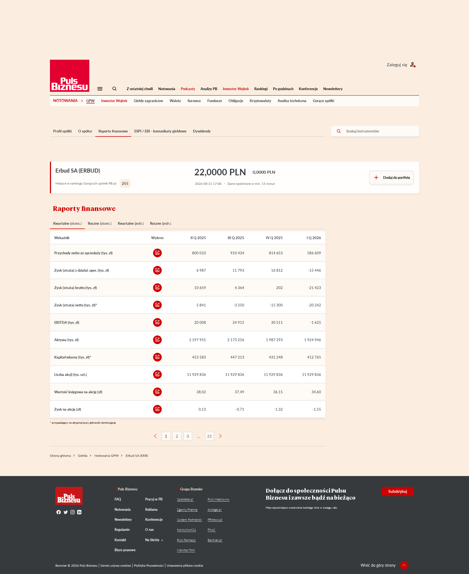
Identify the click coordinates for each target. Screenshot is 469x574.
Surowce (194, 101)
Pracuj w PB (154, 499)
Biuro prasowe (125, 550)
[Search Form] (114, 88)
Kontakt (120, 540)
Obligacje (236, 101)
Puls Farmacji (186, 540)
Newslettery (333, 89)
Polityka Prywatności (149, 565)
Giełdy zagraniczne (148, 101)
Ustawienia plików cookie (185, 565)
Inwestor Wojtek (236, 89)
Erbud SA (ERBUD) (77, 170)
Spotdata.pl (185, 499)
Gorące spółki (323, 101)
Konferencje (308, 89)
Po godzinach (283, 89)
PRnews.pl (215, 520)
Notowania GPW (106, 456)
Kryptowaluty (260, 101)
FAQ (118, 499)
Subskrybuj (397, 491)
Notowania (166, 89)
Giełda (82, 456)
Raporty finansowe (113, 131)
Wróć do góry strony (378, 565)
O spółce (85, 131)
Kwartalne (67, 223)
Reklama (151, 510)
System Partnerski (189, 520)
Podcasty (188, 89)
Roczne (99, 223)
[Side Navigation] (100, 88)
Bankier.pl (215, 540)
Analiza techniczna (292, 101)
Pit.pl (211, 530)
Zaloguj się (397, 64)
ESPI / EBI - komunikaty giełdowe (160, 131)
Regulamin (122, 530)
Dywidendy (202, 131)
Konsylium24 (186, 530)
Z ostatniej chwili (140, 89)
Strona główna (60, 456)
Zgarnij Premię (187, 510)
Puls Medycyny (218, 499)
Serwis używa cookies (115, 565)
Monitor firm (186, 550)
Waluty (175, 101)
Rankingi (261, 89)
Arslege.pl (214, 510)
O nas (149, 530)
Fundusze (214, 101)
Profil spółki (62, 131)
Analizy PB (209, 89)
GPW (90, 101)
